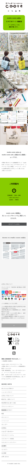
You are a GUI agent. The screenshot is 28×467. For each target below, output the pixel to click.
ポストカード (5, 417)
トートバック (5, 420)
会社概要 (4, 453)
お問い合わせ (5, 456)
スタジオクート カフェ (8, 435)
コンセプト (5, 449)
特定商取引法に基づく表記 (9, 402)
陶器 (3, 413)
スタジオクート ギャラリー (9, 442)
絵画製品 (4, 428)
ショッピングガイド (7, 392)
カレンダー (5, 424)
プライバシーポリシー (8, 406)
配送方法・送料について (8, 399)
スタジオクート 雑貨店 (8, 438)
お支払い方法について (8, 395)
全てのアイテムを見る (14, 224)
